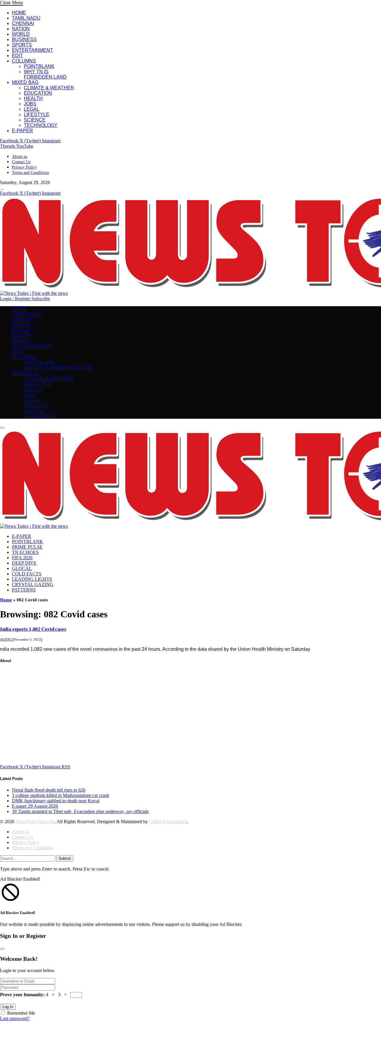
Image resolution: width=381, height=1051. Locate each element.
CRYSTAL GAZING (32, 584)
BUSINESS (24, 39)
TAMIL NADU (26, 18)
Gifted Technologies (168, 821)
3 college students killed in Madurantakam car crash (60, 795)
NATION (21, 28)
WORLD (21, 34)
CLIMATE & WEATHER (49, 87)
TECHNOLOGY (40, 125)
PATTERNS (24, 589)
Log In (7, 1007)
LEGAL (31, 109)
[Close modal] (2, 949)
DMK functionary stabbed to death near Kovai (55, 800)
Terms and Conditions (30, 172)
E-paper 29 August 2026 (35, 806)
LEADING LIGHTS (32, 579)
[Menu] (2, 189)
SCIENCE (35, 119)
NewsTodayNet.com (34, 821)
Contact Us (21, 162)
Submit (65, 858)
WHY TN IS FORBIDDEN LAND (45, 74)
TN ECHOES (25, 552)
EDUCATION (38, 93)
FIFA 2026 (22, 557)
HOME (19, 12)
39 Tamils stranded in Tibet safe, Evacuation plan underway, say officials (80, 811)
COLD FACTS (26, 573)
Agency (7, 639)
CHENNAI (23, 23)
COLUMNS (24, 60)
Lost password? (14, 1018)
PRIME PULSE (27, 546)
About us (19, 156)
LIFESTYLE (36, 114)
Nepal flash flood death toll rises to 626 (48, 789)
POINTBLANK (39, 66)
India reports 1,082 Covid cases (33, 629)
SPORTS (22, 44)
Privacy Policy (24, 167)
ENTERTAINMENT (32, 50)
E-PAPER (22, 130)
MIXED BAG (25, 82)
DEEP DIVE (24, 563)
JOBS (30, 103)
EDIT (17, 55)
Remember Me (21, 1013)
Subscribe (41, 298)
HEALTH (33, 98)
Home (6, 599)
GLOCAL (22, 568)
